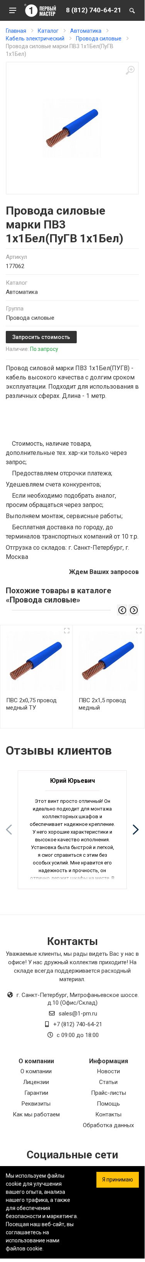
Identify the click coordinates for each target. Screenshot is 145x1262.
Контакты (108, 1114)
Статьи (108, 1082)
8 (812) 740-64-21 (93, 10)
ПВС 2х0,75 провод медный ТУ (31, 704)
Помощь (108, 1103)
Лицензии (36, 1082)
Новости (108, 1071)
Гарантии (36, 1092)
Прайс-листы (108, 1092)
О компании (36, 1071)
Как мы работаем (36, 1114)
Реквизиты (36, 1103)
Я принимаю (117, 1179)
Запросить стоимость (41, 337)
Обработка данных (108, 1125)
